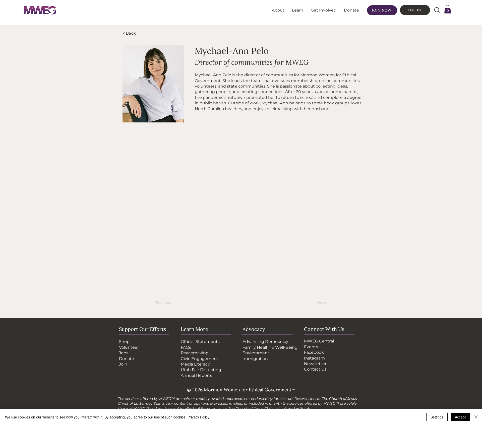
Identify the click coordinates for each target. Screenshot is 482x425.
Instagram (314, 358)
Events (311, 346)
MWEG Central (319, 341)
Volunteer (129, 347)
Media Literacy (195, 364)
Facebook (314, 352)
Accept (460, 416)
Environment (256, 352)
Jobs (123, 352)
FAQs (186, 347)
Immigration (255, 358)
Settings (437, 416)
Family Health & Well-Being (270, 347)
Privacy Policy (198, 416)
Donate (126, 358)
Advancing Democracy (265, 341)
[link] (447, 9)
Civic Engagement (199, 358)
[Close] (476, 417)
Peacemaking (195, 352)
